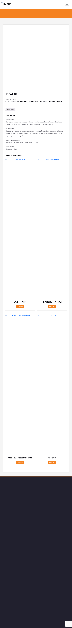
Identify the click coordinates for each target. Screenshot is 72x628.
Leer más (20, 306)
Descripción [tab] (10, 109)
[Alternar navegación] (67, 4)
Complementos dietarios (35, 101)
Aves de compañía (21, 101)
